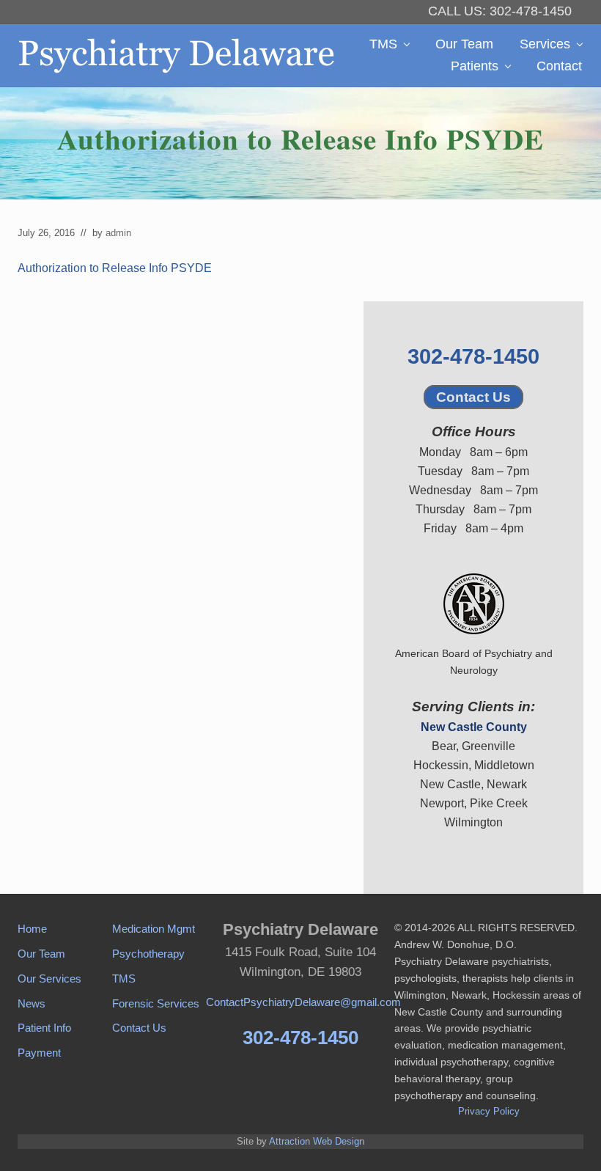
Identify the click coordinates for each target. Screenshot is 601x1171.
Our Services (49, 978)
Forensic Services (155, 1003)
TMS (124, 978)
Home (32, 928)
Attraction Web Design (316, 1141)
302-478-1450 (473, 356)
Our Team (41, 953)
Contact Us (473, 397)
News (31, 1003)
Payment (39, 1052)
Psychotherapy (148, 953)
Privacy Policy (489, 1111)
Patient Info (44, 1027)
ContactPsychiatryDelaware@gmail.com (303, 1002)
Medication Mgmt (153, 928)
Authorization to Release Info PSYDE (115, 268)
